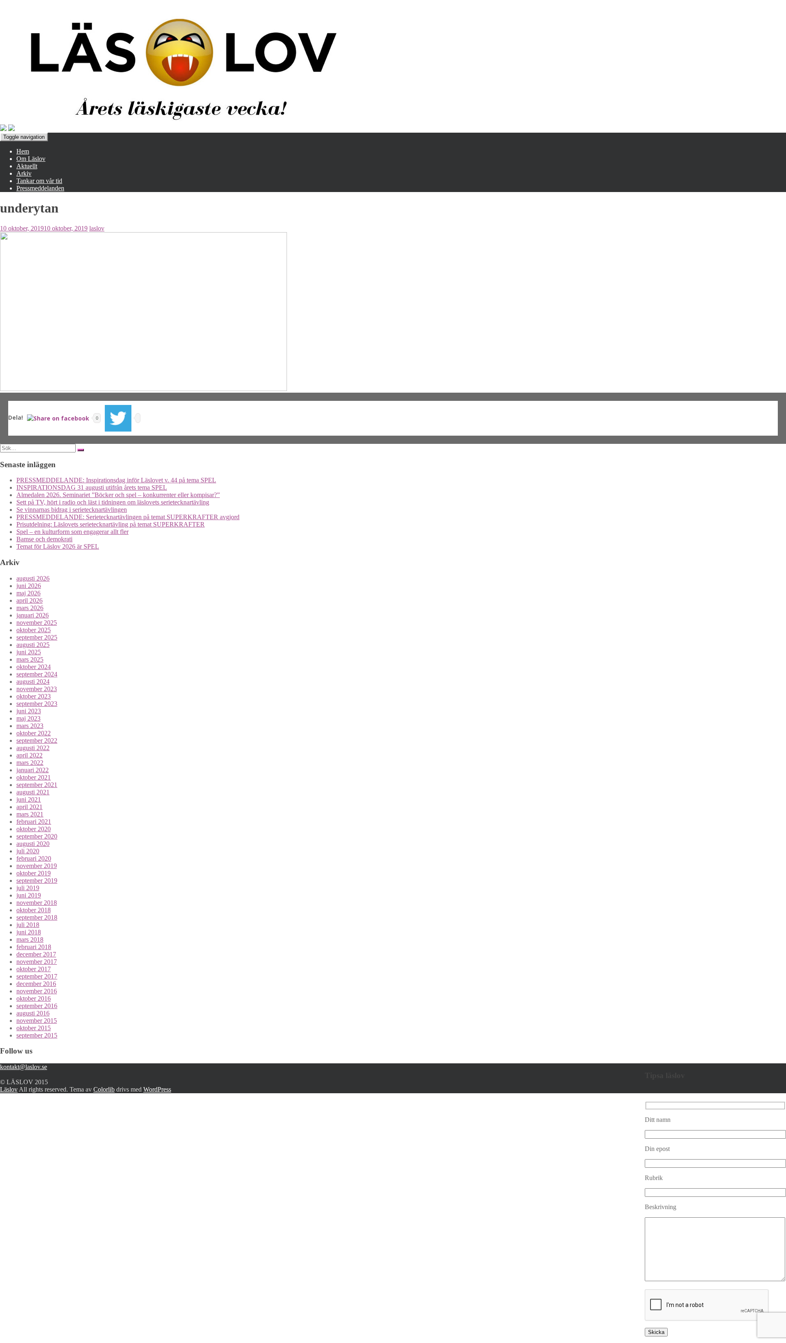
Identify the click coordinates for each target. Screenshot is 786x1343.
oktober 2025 (33, 629)
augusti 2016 (33, 1013)
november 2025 (36, 622)
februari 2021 (33, 821)
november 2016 (36, 991)
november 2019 (36, 865)
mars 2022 (29, 762)
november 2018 (36, 902)
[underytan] (143, 389)
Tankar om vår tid (39, 180)
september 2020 (36, 836)
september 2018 (36, 917)
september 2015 (36, 1035)
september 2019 (36, 880)
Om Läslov (30, 158)
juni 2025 (28, 652)
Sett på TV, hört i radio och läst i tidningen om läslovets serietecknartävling (112, 502)
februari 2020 (33, 858)
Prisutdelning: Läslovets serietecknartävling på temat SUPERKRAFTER (110, 524)
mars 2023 (29, 725)
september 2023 (36, 703)
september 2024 (36, 674)
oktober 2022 (33, 733)
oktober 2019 (33, 873)
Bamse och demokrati (44, 539)
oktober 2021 (33, 777)
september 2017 (36, 976)
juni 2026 (28, 585)
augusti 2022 (33, 747)
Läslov (9, 1089)
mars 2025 (29, 659)
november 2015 (36, 1020)
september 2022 (36, 740)
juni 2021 (28, 799)
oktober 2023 (33, 696)
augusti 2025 (33, 644)
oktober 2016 (33, 998)
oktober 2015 (33, 1027)
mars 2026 (29, 607)
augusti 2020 (33, 843)
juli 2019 (27, 887)
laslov (96, 228)
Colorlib (104, 1089)
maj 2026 (28, 593)
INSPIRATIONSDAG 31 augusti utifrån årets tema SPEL (91, 487)
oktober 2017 (33, 968)
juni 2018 (28, 932)
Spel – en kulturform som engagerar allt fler (72, 531)
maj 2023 (28, 718)
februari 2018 (33, 946)
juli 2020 (27, 851)
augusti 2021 (33, 792)
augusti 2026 (33, 578)
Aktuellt (26, 166)
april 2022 (29, 755)
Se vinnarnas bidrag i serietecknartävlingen (71, 509)
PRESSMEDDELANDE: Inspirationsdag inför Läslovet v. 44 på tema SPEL (116, 480)
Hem (22, 151)
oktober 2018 (33, 910)
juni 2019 (28, 895)
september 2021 (36, 784)
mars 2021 (29, 814)
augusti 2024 (33, 681)
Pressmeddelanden (40, 188)
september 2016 (36, 1005)
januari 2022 (32, 769)
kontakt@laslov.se (23, 1066)
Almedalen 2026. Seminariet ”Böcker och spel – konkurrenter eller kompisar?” (118, 494)
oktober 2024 (33, 666)
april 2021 (29, 806)
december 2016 (36, 983)
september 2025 (36, 637)
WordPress (157, 1089)
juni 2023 (28, 711)
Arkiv (24, 173)
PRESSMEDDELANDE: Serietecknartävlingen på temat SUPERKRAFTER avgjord (127, 516)
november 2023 (36, 688)
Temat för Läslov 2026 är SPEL (57, 546)
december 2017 (36, 954)
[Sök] (80, 450)
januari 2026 (32, 615)
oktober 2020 (33, 828)
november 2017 (36, 961)
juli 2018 (27, 924)
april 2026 (29, 600)
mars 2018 (29, 939)
